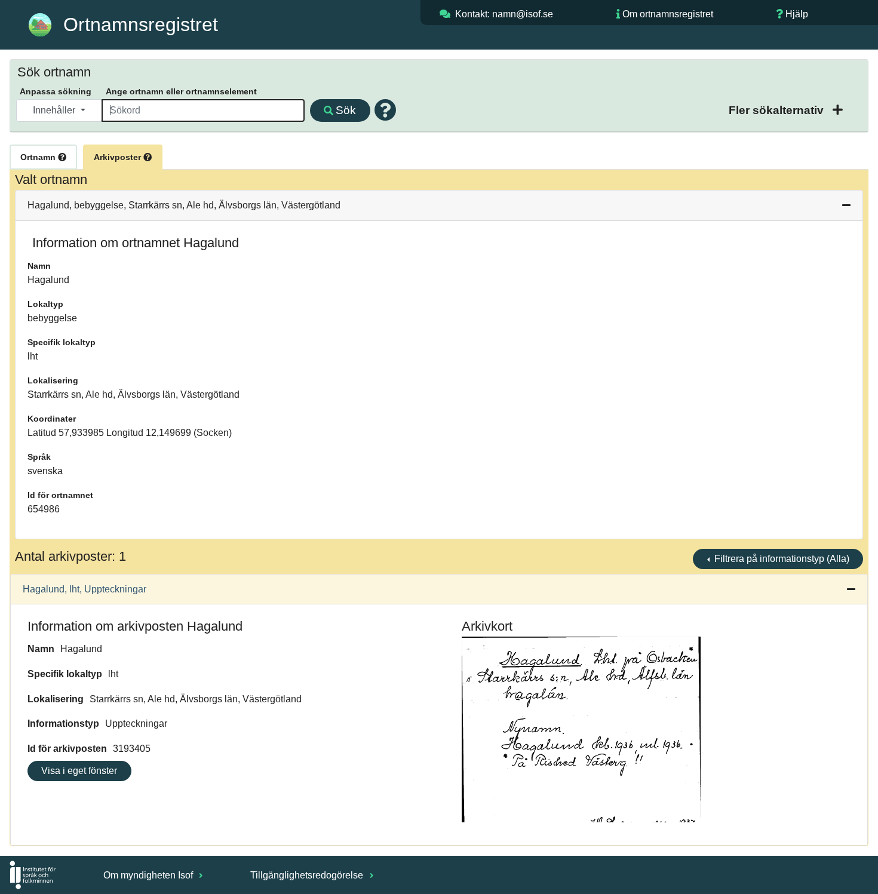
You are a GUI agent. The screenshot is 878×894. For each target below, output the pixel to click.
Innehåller (55, 110)
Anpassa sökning (55, 91)
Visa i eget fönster (79, 771)
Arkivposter (118, 157)
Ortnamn (39, 157)
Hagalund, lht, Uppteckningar (84, 589)
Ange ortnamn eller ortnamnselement (181, 91)
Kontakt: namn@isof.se (504, 14)
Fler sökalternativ (778, 110)
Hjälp (796, 14)
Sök (346, 110)
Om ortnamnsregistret (667, 14)
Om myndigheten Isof (149, 875)
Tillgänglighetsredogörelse (308, 875)
